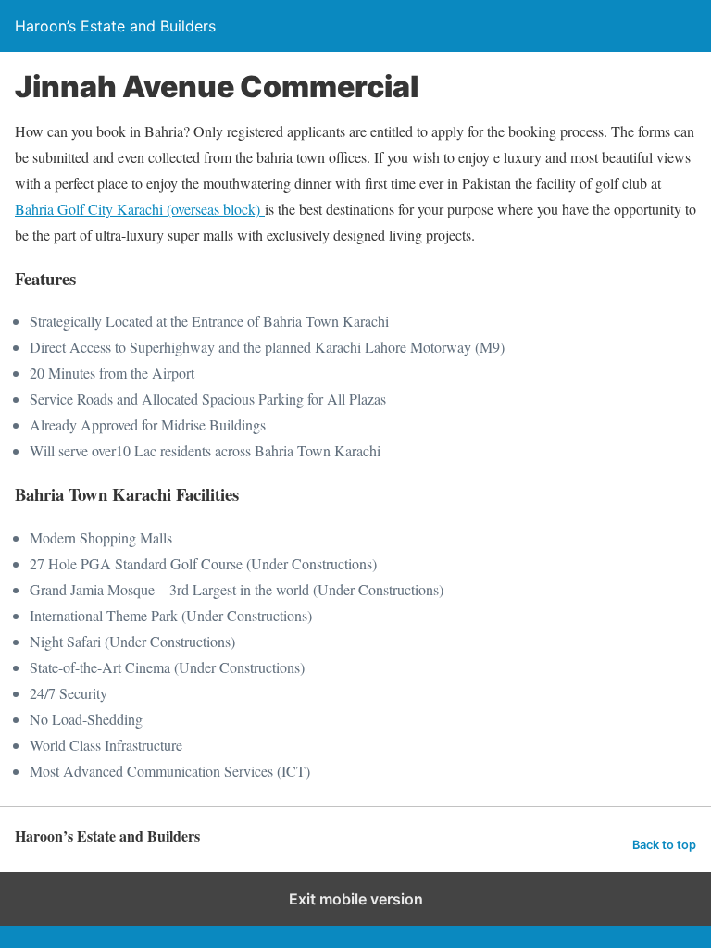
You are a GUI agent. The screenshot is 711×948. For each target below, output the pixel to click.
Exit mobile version (356, 899)
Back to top (664, 845)
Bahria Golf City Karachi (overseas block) (140, 208)
